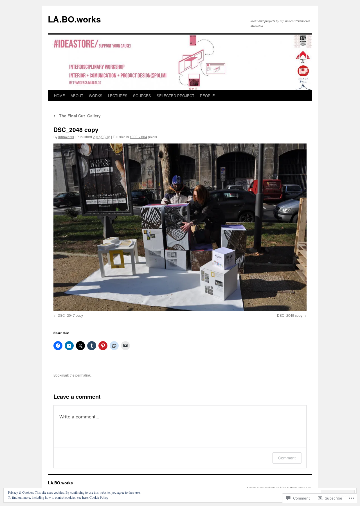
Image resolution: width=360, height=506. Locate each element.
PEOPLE (207, 95)
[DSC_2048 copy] (180, 227)
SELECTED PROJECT (175, 95)
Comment (287, 457)
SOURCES (142, 95)
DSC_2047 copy (70, 315)
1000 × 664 (138, 136)
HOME (59, 95)
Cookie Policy (98, 497)
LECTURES (117, 95)
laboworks (66, 136)
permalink (83, 375)
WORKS (95, 95)
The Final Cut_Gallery (77, 115)
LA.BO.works (74, 19)
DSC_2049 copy (289, 315)
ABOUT (77, 95)
